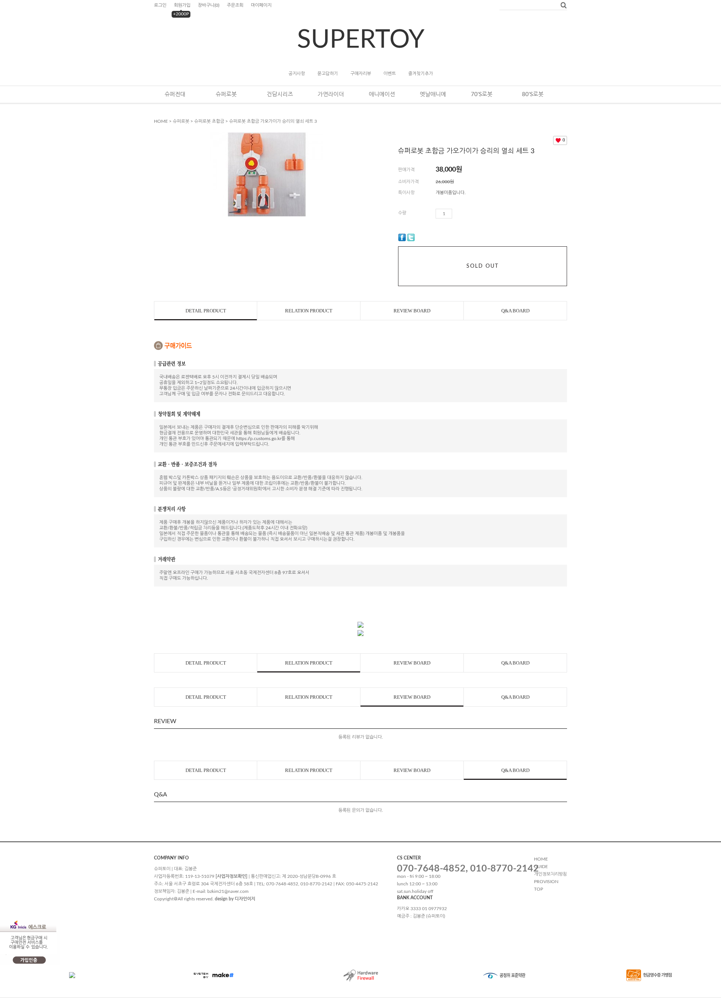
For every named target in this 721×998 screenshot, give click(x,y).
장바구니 (208, 5)
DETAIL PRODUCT (206, 311)
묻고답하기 (327, 73)
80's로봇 (532, 94)
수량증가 (458, 214)
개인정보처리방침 (550, 874)
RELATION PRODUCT (308, 311)
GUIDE (541, 866)
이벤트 (389, 73)
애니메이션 (382, 94)
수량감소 (469, 214)
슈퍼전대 (175, 94)
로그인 (160, 5)
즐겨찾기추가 (420, 73)
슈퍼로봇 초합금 (209, 121)
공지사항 (296, 73)
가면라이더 (331, 94)
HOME (161, 121)
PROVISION (546, 881)
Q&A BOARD (515, 311)
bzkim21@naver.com (228, 891)
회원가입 (182, 5)
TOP (538, 889)
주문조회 (235, 5)
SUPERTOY (360, 40)
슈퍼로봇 (226, 94)
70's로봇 (481, 94)
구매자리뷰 (360, 73)
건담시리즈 (280, 94)
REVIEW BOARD (412, 311)
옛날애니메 (433, 94)
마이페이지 (261, 5)
